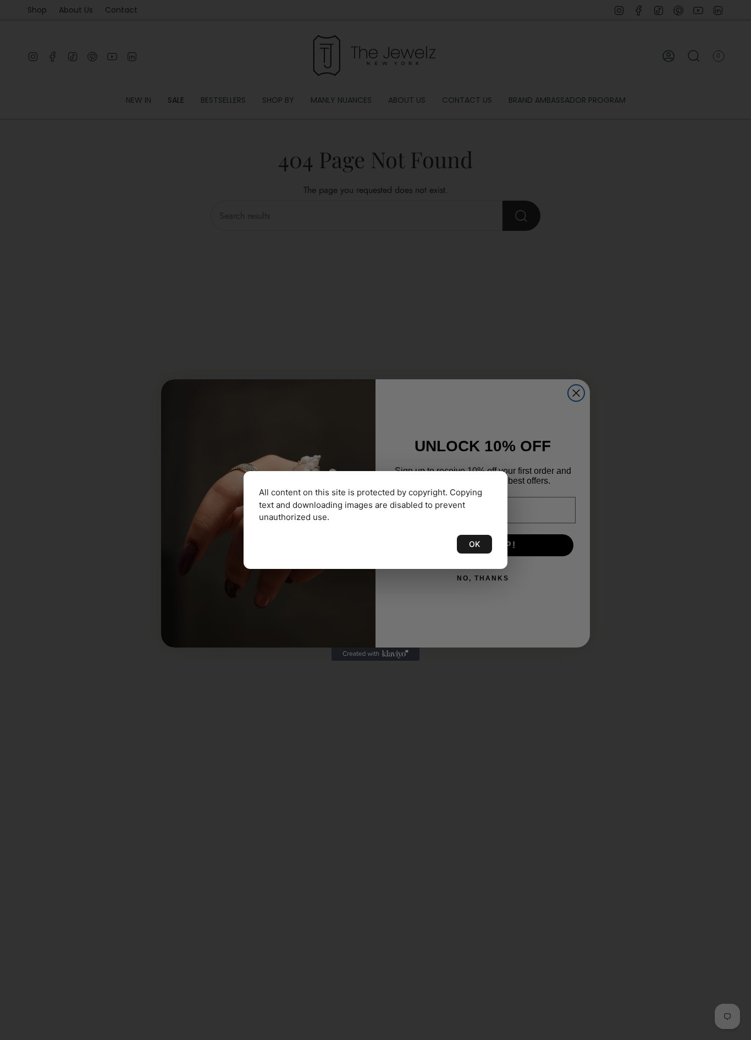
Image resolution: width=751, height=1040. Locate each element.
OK (474, 544)
